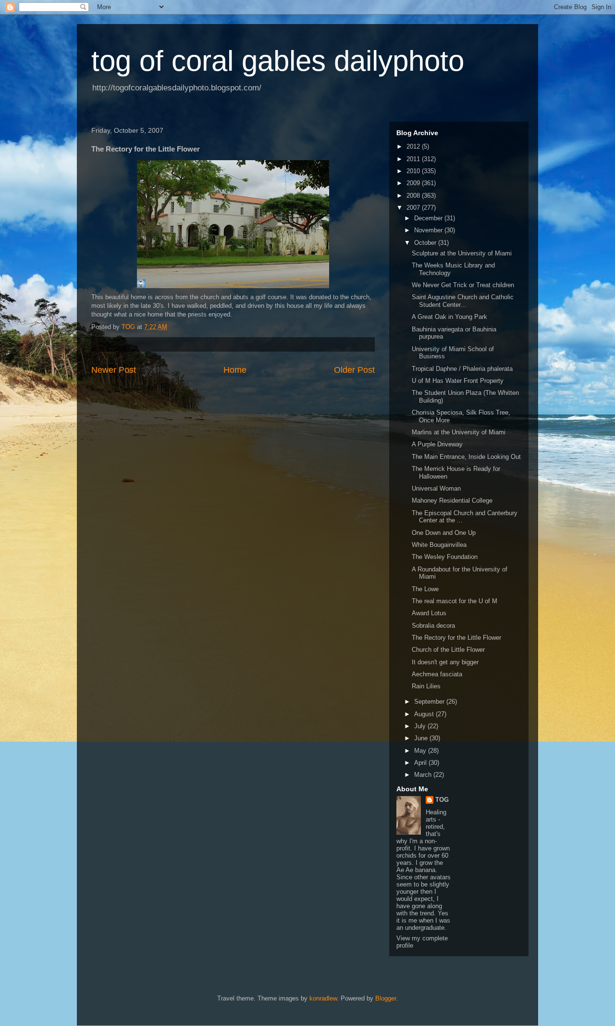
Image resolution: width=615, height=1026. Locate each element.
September (430, 701)
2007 (414, 207)
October (426, 242)
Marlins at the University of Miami (458, 432)
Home (234, 370)
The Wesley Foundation (445, 556)
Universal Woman (436, 488)
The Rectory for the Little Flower (456, 637)
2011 (414, 159)
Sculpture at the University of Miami (462, 253)
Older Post (354, 370)
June (422, 738)
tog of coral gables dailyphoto (277, 61)
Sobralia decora (433, 625)
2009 (414, 183)
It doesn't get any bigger (445, 662)
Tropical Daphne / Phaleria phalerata (462, 368)
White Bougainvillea (439, 544)
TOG (442, 799)
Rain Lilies (426, 686)
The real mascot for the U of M (454, 601)
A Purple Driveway (437, 444)
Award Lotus (429, 613)
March (423, 774)
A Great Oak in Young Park (449, 316)
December (429, 218)
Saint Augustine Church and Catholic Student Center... (463, 300)
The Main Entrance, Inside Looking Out (466, 456)
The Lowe (425, 589)
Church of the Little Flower (448, 649)
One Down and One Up (444, 532)
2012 (414, 146)
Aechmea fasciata (437, 674)
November (429, 230)
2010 (414, 171)
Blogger (385, 998)
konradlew (323, 998)
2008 (414, 195)
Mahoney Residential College (452, 500)
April (421, 762)
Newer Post (113, 370)
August (425, 714)
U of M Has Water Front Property (458, 380)
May (421, 750)
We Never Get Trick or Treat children (463, 285)
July (421, 726)
